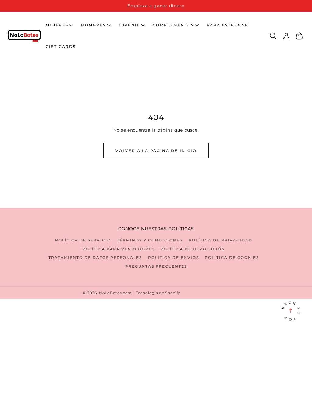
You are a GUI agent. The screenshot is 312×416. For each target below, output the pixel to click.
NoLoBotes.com (115, 293)
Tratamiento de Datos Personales (95, 257)
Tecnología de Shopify (158, 293)
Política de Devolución (192, 249)
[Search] (273, 36)
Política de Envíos (173, 257)
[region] (156, 6)
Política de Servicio (83, 240)
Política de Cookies (232, 257)
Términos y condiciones (150, 240)
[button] (59, 25)
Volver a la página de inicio (156, 150)
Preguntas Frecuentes (156, 266)
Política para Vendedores (118, 249)
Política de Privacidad (220, 240)
